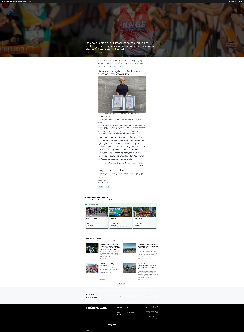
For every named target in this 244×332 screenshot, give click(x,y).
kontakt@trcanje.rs (154, 318)
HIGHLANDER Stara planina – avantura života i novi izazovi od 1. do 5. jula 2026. (148, 246)
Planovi (24, 1)
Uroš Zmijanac (103, 279)
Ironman (101, 186)
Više (33, 1)
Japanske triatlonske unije (118, 66)
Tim (127, 307)
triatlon (107, 186)
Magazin (20, 1)
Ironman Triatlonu (113, 62)
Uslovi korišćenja (130, 312)
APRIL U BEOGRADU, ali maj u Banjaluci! (109, 264)
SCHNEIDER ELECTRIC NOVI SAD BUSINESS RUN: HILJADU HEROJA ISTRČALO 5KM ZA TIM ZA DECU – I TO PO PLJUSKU (110, 246)
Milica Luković (103, 258)
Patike (29, 1)
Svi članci (122, 284)
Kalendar (15, 1)
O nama (128, 309)
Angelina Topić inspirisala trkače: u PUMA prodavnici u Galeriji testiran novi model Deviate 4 (147, 266)
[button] (151, 205)
